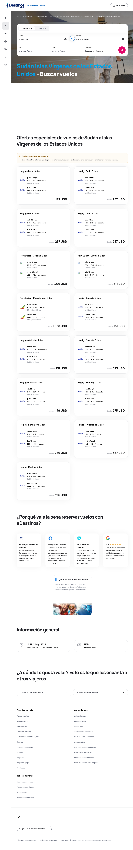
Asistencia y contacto (26, 797)
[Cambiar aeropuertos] (72, 38)
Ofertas (20, 752)
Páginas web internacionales (32, 829)
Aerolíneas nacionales (83, 731)
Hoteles (20, 742)
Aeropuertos (79, 742)
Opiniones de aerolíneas (84, 737)
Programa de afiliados (25, 787)
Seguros (20, 757)
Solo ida (42, 28)
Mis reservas (22, 792)
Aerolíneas (78, 726)
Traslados (21, 768)
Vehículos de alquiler (25, 747)
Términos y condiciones (26, 840)
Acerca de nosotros (25, 782)
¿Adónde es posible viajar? (28, 737)
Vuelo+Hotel (22, 726)
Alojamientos (22, 721)
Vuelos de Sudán (41, 16)
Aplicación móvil (80, 716)
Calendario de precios (83, 752)
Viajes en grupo (23, 762)
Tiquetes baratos (24, 731)
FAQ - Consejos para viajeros (86, 762)
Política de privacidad (48, 840)
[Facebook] (19, 817)
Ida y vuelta (27, 28)
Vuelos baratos (27, 16)
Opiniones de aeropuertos (85, 747)
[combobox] (41, 39)
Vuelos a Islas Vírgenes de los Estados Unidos (65, 16)
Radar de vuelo (80, 721)
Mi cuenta (120, 6)
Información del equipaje (84, 757)
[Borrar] (65, 39)
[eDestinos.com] (18, 16)
